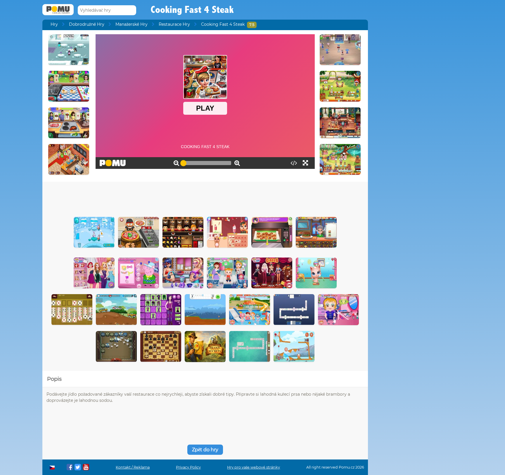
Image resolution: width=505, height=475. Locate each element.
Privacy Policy (188, 467)
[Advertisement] (205, 198)
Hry (54, 24)
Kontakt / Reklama (133, 467)
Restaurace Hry (174, 24)
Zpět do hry (205, 449)
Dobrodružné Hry (86, 24)
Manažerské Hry (131, 24)
